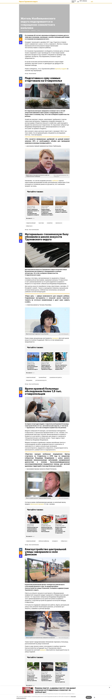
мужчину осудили (61, 68)
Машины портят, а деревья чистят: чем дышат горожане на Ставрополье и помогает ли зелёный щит (55, 690)
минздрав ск (55, 541)
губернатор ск (29, 226)
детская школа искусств (41, 380)
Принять (89, 697)
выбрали (43, 650)
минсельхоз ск (59, 223)
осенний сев (49, 223)
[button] (27, 690)
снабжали (55, 180)
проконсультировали (37, 504)
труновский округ (42, 377)
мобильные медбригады (44, 541)
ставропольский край (30, 223)
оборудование (29, 380)
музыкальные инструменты (56, 377)
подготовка (41, 223)
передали (55, 338)
